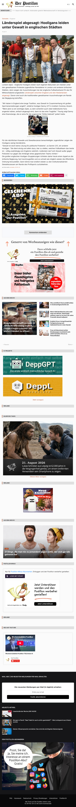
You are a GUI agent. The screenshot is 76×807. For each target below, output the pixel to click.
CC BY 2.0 (17, 167)
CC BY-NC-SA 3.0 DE (31, 803)
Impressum (17, 798)
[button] (2, 4)
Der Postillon (38, 801)
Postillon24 (63, 798)
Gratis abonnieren (38, 697)
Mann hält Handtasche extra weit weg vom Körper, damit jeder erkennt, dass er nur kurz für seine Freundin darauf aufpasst (61, 314)
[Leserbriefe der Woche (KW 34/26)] (7, 713)
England (12, 18)
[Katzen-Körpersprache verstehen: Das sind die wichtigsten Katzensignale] (7, 731)
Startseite (5, 18)
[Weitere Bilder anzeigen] (38, 477)
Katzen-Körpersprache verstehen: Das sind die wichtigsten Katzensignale (38, 729)
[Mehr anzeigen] (66, 175)
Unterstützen (53, 798)
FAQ (11, 798)
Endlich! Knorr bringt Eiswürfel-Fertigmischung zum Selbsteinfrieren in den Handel (61, 323)
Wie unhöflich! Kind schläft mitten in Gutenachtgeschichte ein (61, 303)
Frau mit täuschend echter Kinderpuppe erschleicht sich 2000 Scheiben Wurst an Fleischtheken (60, 332)
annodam (12, 167)
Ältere (70, 344)
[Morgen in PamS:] (7, 722)
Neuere (6, 344)
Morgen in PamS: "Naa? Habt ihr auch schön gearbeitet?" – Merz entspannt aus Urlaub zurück (42, 721)
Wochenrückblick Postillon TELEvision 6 (19, 653)
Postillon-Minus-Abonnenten (21, 572)
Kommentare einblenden (38, 232)
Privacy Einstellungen (40, 798)
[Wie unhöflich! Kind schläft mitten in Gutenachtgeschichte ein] (44, 305)
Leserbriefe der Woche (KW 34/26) (24, 711)
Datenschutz (27, 798)
